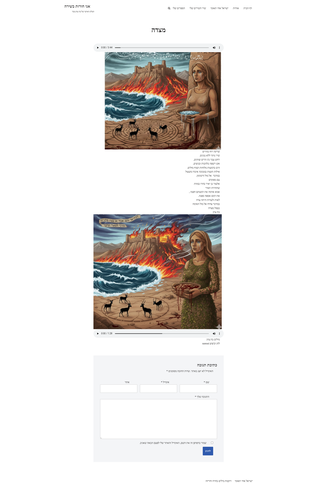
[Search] (169, 8)
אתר (127, 382)
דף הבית (248, 8)
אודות (236, 8)
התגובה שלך (202, 396)
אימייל (165, 382)
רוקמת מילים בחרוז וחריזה (218, 481)
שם (206, 382)
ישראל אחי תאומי (219, 8)
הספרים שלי (179, 8)
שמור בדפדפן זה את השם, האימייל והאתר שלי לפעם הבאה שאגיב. (173, 442)
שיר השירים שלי (198, 8)
